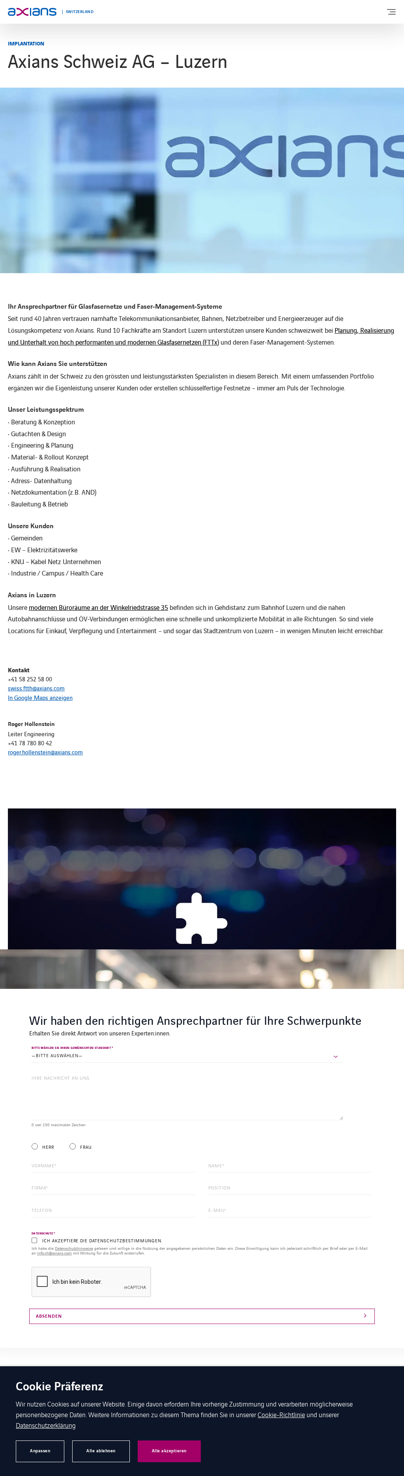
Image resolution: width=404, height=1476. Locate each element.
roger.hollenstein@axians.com (45, 752)
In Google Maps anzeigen (40, 697)
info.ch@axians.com (54, 1253)
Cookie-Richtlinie (281, 1414)
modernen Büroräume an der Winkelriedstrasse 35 (98, 607)
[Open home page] (32, 12)
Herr (48, 1147)
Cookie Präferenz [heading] (59, 1387)
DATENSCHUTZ (44, 1234)
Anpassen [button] (40, 1451)
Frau (86, 1147)
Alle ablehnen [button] (101, 1451)
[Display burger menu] (391, 12)
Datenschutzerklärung (46, 1425)
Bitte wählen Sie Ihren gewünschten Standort (73, 1048)
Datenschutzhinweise (74, 1248)
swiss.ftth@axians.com (36, 688)
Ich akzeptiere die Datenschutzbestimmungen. (102, 1240)
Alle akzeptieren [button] (169, 1451)
